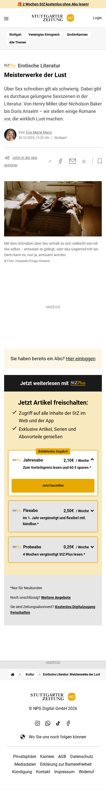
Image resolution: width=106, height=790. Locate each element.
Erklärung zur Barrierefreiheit (66, 764)
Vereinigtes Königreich (44, 34)
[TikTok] (58, 723)
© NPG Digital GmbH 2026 (53, 708)
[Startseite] (12, 674)
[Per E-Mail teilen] (73, 161)
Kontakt (43, 771)
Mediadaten (25, 764)
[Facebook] (68, 723)
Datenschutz (81, 756)
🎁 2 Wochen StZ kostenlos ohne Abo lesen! (53, 4)
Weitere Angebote (56, 597)
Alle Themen (17, 42)
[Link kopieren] (50, 161)
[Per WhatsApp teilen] (84, 161)
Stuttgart (15, 34)
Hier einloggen (80, 358)
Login (97, 18)
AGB (62, 756)
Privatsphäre (24, 756)
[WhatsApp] (48, 723)
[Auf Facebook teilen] (60, 161)
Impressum (64, 771)
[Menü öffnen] (6, 18)
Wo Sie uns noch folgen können (57, 736)
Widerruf (86, 771)
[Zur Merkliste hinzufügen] (98, 161)
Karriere (47, 756)
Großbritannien (77, 34)
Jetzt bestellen (53, 485)
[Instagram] (37, 723)
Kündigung (22, 771)
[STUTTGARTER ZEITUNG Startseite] (53, 18)
